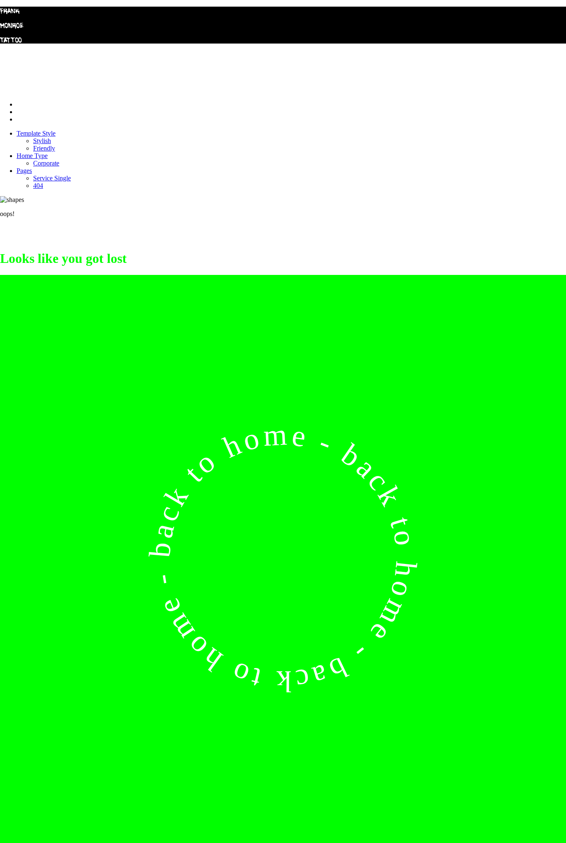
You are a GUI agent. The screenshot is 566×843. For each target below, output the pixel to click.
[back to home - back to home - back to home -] (283, 839)
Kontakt (27, 119)
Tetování (28, 104)
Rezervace (30, 111)
